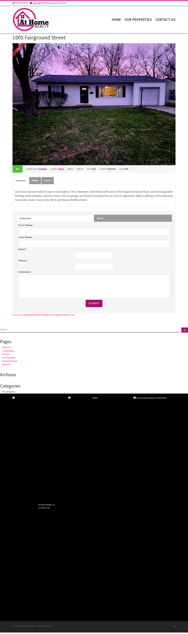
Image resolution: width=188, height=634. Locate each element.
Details (35, 180)
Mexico (61, 169)
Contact (6, 354)
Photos (48, 180)
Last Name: (26, 237)
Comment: (25, 272)
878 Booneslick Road (29, 314)
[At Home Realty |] (30, 19)
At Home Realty (27, 626)
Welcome (6, 364)
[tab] (20, 180)
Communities (8, 350)
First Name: (26, 225)
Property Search (9, 361)
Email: (23, 249)
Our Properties (9, 357)
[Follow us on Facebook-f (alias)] (175, 627)
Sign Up (100, 218)
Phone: (23, 260)
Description (21, 180)
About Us (6, 347)
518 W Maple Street (60, 314)
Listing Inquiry (25, 218)
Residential (42, 169)
